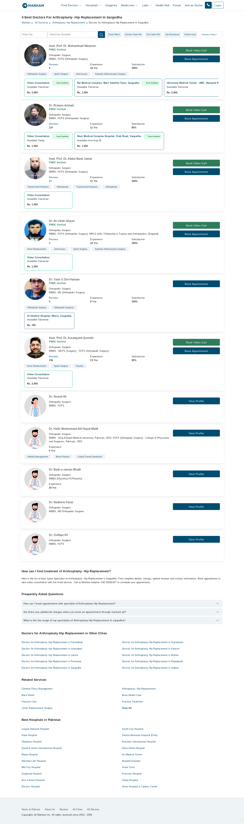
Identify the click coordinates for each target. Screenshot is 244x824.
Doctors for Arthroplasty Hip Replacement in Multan (150, 655)
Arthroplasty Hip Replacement (68, 22)
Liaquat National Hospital (35, 729)
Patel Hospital (29, 735)
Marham (26, 22)
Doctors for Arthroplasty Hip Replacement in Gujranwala (152, 642)
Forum (177, 5)
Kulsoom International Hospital (139, 741)
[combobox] (34, 34)
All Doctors (93, 809)
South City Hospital (132, 729)
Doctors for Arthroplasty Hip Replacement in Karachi (151, 648)
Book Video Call (196, 50)
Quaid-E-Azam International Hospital (42, 748)
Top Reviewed (172, 34)
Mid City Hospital (31, 767)
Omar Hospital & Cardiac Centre (139, 786)
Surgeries (111, 5)
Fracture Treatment (132, 701)
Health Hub (162, 5)
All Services (41, 22)
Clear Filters (114, 34)
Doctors (64, 809)
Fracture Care (29, 701)
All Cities (78, 809)
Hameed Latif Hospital (34, 761)
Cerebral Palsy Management (37, 688)
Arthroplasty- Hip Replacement (139, 688)
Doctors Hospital (31, 786)
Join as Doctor (194, 5)
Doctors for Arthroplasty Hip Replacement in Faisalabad (52, 642)
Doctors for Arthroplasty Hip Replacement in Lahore (50, 655)
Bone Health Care (131, 695)
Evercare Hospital (132, 773)
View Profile (196, 401)
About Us (50, 809)
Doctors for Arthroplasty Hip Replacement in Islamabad (52, 648)
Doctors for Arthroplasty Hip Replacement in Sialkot (150, 667)
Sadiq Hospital (130, 780)
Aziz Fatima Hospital (33, 780)
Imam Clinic (128, 767)
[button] (208, 5)
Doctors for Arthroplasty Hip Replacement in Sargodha (51, 667)
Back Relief (28, 695)
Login (217, 5)
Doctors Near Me (133, 34)
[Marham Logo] (33, 6)
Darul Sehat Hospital (133, 748)
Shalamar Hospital (32, 741)
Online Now (190, 34)
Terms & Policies (31, 809)
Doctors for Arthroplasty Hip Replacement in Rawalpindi (152, 661)
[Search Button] (101, 34)
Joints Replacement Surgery (37, 708)
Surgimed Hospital (32, 773)
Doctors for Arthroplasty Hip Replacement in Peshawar (51, 661)
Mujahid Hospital (131, 761)
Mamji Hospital (30, 754)
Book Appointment (196, 59)
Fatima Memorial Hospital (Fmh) (139, 735)
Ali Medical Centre (132, 754)
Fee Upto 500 (153, 34)
